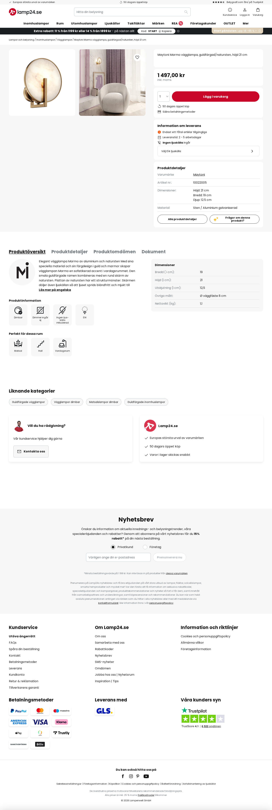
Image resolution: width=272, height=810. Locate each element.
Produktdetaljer (69, 252)
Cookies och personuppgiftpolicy (140, 783)
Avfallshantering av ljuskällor (199, 783)
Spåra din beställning (24, 649)
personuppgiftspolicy (161, 603)
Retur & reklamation (23, 681)
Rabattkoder (104, 649)
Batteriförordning (171, 783)
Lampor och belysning (21, 39)
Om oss (100, 636)
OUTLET (229, 23)
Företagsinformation (196, 649)
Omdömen (103, 668)
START (156, 31)
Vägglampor (64, 39)
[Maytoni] (22, 272)
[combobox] (132, 12)
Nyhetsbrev (103, 655)
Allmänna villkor (192, 642)
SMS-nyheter (104, 662)
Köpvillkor (114, 783)
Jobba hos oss (105, 675)
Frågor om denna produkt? (237, 219)
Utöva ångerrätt (22, 636)
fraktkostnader (146, 795)
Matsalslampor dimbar (103, 402)
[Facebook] (125, 776)
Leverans (15, 668)
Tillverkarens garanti (24, 687)
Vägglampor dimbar (67, 402)
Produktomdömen (115, 252)
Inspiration (102, 681)
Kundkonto (17, 675)
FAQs (12, 642)
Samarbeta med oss (110, 642)
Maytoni (199, 174)
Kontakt (15, 655)
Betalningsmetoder (23, 662)
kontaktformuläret (108, 603)
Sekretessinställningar (68, 783)
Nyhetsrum (126, 675)
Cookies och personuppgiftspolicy (205, 636)
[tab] (27, 251)
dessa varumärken (177, 573)
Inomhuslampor (45, 39)
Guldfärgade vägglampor (28, 402)
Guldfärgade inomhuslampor (146, 402)
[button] (137, 57)
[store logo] (25, 12)
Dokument (154, 252)
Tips (116, 681)
